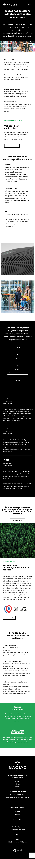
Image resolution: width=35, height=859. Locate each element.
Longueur (17, 347)
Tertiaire (17, 781)
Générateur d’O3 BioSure (17, 795)
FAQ (17, 834)
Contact (17, 814)
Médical (17, 787)
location (15, 181)
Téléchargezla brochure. (17, 731)
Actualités (17, 811)
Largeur (17, 358)
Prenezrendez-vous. (17, 708)
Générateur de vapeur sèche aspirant (17, 797)
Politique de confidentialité (17, 829)
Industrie (17, 784)
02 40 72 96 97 (17, 819)
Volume (17, 380)
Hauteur (17, 369)
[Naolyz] (10, 5)
